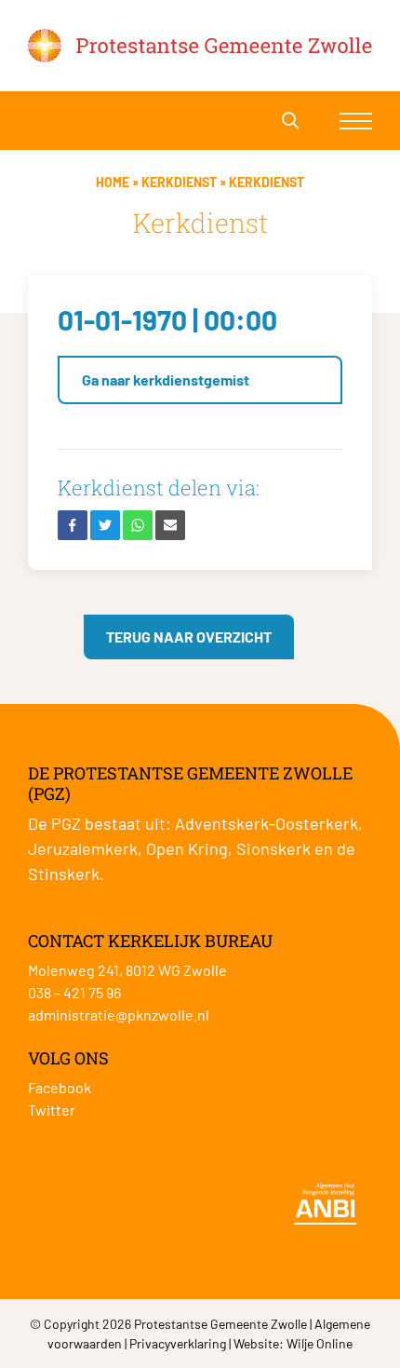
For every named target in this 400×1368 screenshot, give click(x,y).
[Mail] (170, 525)
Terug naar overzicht (189, 636)
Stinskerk (64, 873)
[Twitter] (105, 525)
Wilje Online (320, 1343)
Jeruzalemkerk (83, 848)
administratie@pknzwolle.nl (118, 1014)
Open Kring (187, 848)
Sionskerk (273, 848)
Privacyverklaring (177, 1343)
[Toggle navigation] (356, 120)
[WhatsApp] (138, 525)
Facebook (59, 1087)
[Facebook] (72, 525)
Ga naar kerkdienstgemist (165, 379)
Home (112, 182)
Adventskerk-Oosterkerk (266, 823)
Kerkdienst (179, 182)
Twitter (51, 1109)
